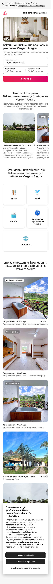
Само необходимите (26, 562)
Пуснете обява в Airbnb (35, 13)
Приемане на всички (25, 555)
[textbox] (14, 71)
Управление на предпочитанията (25, 568)
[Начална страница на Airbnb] (5, 13)
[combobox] (25, 62)
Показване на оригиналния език (31, 6)
